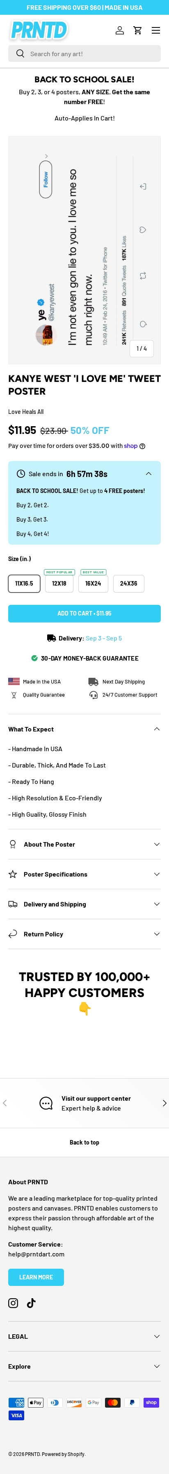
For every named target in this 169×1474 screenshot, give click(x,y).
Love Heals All (25, 411)
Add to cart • (84, 613)
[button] (138, 30)
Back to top (84, 1142)
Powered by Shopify (63, 1454)
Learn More (36, 1277)
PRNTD (32, 1454)
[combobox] (84, 53)
